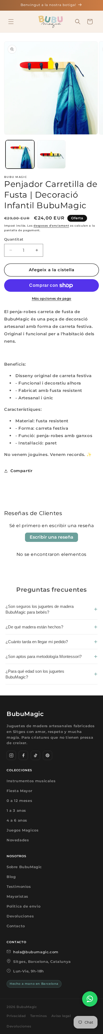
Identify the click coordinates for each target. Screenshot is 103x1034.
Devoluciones (20, 916)
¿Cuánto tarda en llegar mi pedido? (36, 641)
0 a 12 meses (19, 800)
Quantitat (14, 239)
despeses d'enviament (51, 225)
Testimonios (19, 886)
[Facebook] (23, 755)
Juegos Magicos (22, 830)
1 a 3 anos (16, 810)
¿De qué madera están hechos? (34, 627)
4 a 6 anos (17, 820)
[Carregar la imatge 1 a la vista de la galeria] (19, 154)
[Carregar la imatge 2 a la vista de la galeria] (51, 154)
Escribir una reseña (51, 537)
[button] (11, 22)
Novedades (18, 840)
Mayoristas (17, 896)
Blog (11, 876)
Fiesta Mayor (19, 791)
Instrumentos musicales (31, 781)
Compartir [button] (21, 470)
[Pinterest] (47, 755)
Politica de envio (23, 906)
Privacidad (16, 1016)
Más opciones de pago (51, 298)
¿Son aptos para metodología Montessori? (43, 656)
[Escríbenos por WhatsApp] (90, 999)
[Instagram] (11, 755)
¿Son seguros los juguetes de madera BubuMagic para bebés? (39, 609)
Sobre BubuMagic (24, 867)
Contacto (16, 926)
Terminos (38, 1016)
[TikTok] (35, 755)
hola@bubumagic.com (36, 952)
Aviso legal (61, 1016)
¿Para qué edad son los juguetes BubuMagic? (34, 674)
